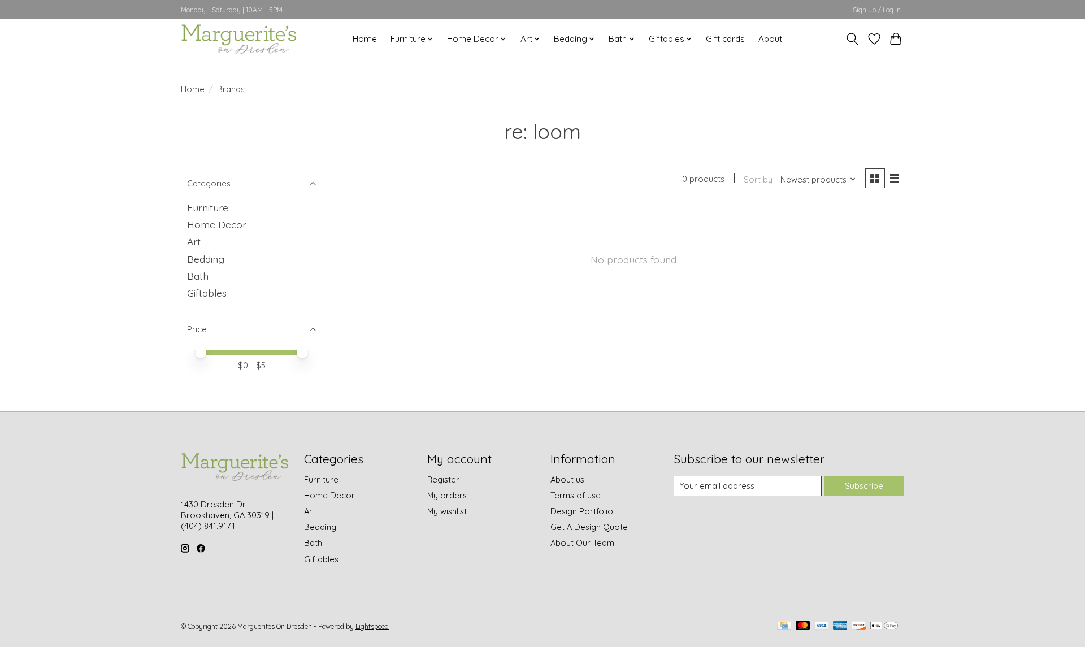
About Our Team (582, 542)
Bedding (205, 259)
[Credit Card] (784, 626)
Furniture (207, 207)
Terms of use (575, 495)
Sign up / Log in (877, 10)
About (770, 38)
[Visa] (821, 626)
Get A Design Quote (589, 527)
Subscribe (864, 485)
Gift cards (725, 38)
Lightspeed (372, 626)
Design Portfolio (581, 511)
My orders (447, 495)
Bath (198, 276)
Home (365, 38)
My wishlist (447, 511)
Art (194, 241)
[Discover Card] (859, 626)
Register (443, 479)
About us (567, 479)
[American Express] (840, 626)
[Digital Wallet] (884, 626)
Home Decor (216, 224)
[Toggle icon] (852, 39)
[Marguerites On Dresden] (238, 38)
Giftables (207, 292)
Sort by (758, 179)
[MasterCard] (803, 626)
